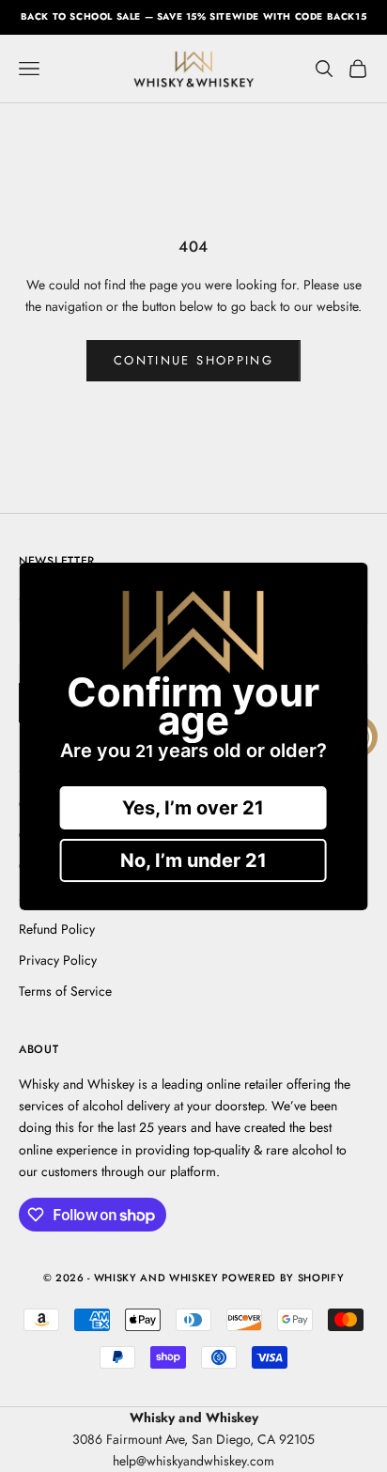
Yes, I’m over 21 (193, 808)
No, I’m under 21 (193, 860)
